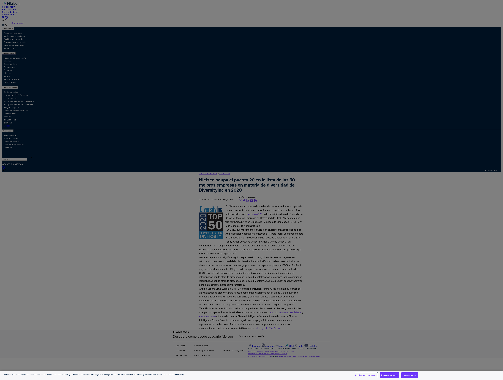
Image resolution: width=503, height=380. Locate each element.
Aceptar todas (410, 375)
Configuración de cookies (366, 375)
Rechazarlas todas (389, 375)
